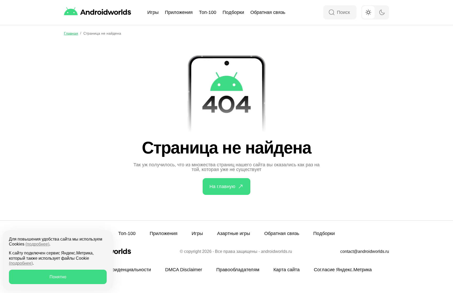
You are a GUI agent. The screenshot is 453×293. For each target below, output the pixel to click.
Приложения (179, 12)
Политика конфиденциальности (116, 269)
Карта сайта (286, 269)
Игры (153, 12)
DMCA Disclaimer (183, 269)
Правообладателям (237, 269)
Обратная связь (267, 12)
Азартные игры (233, 233)
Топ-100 (207, 12)
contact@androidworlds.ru (364, 251)
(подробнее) (37, 244)
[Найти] (331, 12)
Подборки (233, 12)
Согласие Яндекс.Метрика (343, 269)
